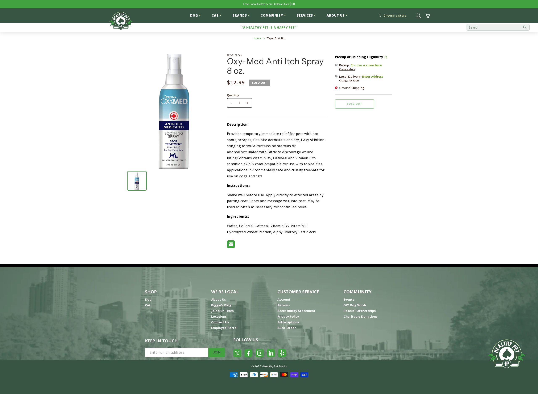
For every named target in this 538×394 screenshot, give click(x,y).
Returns (283, 305)
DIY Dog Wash (355, 305)
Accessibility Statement (296, 310)
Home (257, 38)
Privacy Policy (288, 316)
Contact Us (220, 322)
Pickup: (360, 67)
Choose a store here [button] (366, 65)
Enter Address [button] (373, 76)
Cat (148, 305)
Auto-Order (286, 327)
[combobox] (498, 27)
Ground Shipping (351, 87)
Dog (148, 299)
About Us (218, 299)
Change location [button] (349, 80)
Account (283, 299)
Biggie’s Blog (221, 305)
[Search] (525, 27)
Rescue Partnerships (360, 310)
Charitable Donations (360, 316)
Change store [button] (347, 69)
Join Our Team (222, 310)
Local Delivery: (361, 78)
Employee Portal (224, 327)
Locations (219, 316)
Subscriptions (288, 322)
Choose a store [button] (395, 15)
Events (349, 299)
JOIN (217, 352)
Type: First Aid (276, 38)
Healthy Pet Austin (275, 366)
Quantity (233, 95)
